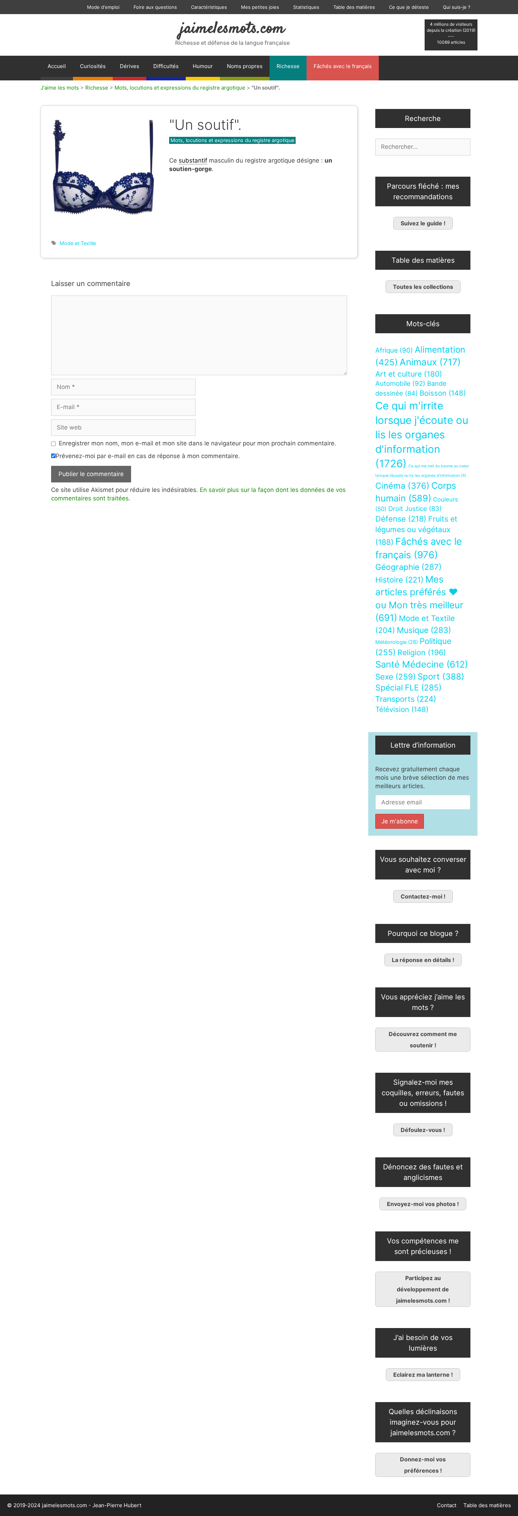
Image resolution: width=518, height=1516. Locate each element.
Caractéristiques (209, 7)
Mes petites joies (260, 7)
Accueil (57, 66)
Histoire (399, 579)
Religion (421, 652)
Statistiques (306, 7)
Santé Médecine (421, 664)
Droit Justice (415, 508)
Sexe (395, 676)
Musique (424, 630)
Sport (441, 676)
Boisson (443, 393)
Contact (446, 1505)
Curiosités (93, 66)
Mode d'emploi (103, 7)
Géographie (408, 567)
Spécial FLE (408, 688)
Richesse (288, 66)
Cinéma (402, 486)
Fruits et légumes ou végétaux (416, 530)
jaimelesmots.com (232, 29)
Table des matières (354, 7)
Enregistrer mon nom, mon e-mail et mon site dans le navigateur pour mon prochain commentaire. (197, 443)
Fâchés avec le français (343, 66)
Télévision (401, 709)
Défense (400, 518)
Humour (203, 66)
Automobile (400, 383)
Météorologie (396, 642)
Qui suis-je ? (456, 7)
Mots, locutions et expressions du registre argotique (180, 87)
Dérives (129, 66)
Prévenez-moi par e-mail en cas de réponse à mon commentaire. (148, 455)
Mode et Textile (78, 243)
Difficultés (166, 66)
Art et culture (408, 374)
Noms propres (245, 66)
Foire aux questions (155, 7)
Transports (405, 699)
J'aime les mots (60, 87)
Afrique (394, 350)
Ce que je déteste (409, 7)
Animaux (430, 362)
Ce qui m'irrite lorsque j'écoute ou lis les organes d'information (421, 435)
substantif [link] (193, 160)
